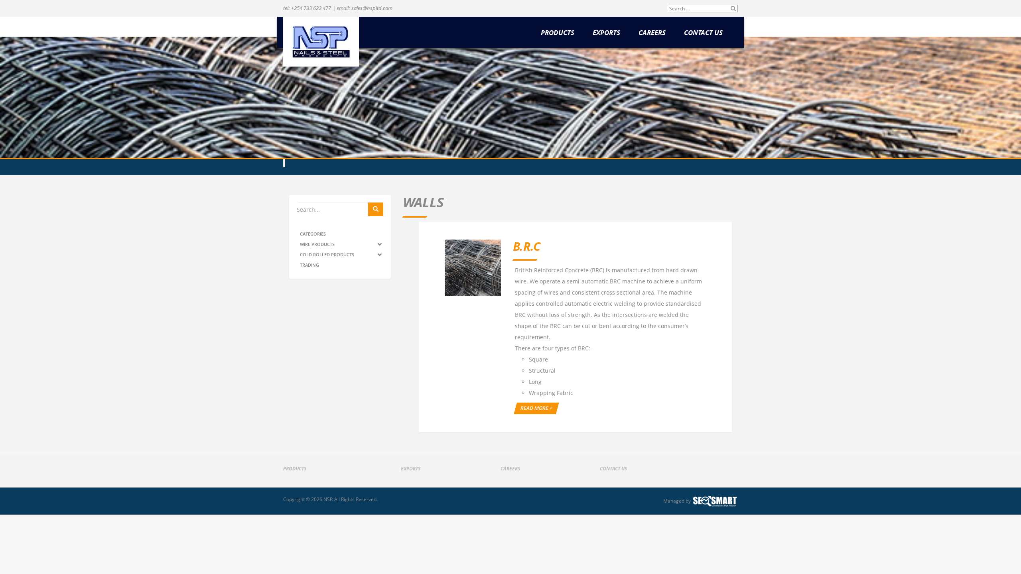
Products (557, 33)
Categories (313, 234)
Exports (606, 33)
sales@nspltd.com (371, 8)
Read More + (537, 408)
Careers (652, 33)
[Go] (375, 209)
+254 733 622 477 (311, 8)
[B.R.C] (473, 268)
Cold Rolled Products (327, 255)
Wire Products (317, 244)
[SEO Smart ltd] (715, 501)
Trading (309, 265)
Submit (733, 8)
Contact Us (703, 33)
